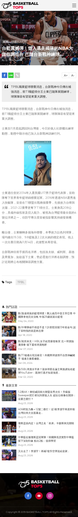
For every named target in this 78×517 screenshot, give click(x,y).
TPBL (34, 41)
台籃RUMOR (19, 41)
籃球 (5, 41)
